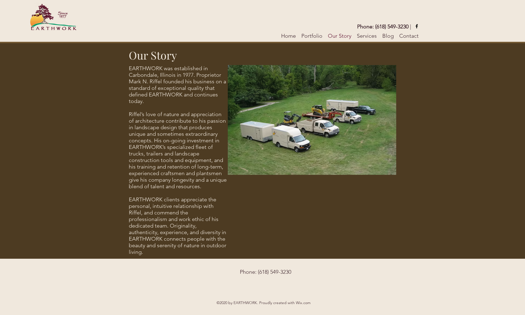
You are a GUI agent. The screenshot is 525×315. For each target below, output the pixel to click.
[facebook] (416, 26)
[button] (354, 120)
